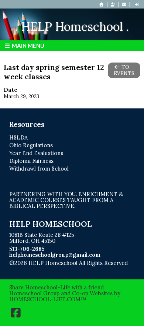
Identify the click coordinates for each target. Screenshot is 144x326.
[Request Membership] (113, 4)
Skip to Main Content (41, 268)
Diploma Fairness (31, 160)
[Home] (101, 4)
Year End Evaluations (36, 153)
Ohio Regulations (31, 145)
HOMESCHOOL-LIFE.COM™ (47, 299)
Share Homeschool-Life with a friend (56, 287)
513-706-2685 (27, 248)
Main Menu (27, 45)
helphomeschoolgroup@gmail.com (54, 254)
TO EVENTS (124, 70)
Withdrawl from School (39, 168)
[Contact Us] (124, 4)
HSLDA (18, 137)
